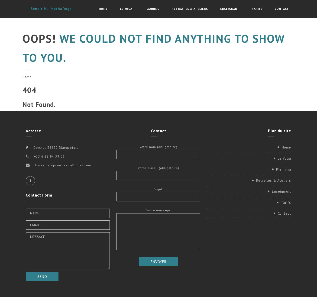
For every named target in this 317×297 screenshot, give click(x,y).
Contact (282, 8)
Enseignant (229, 8)
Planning (152, 8)
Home (103, 8)
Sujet (158, 189)
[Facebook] (30, 180)
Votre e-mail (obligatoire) (158, 168)
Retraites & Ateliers (190, 8)
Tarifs (257, 8)
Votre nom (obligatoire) (158, 147)
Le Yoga (126, 8)
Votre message (158, 210)
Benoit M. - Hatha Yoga (51, 8)
